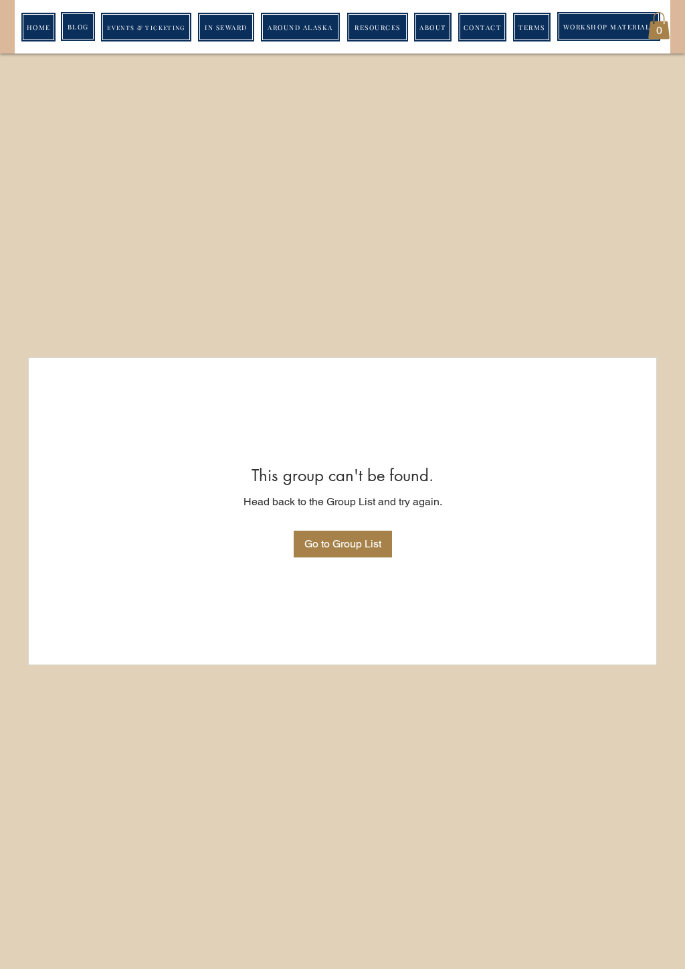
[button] (659, 25)
